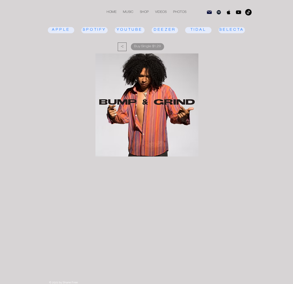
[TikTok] (248, 12)
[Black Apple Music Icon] (228, 12)
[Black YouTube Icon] (238, 12)
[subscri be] (209, 12)
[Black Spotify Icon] (219, 12)
